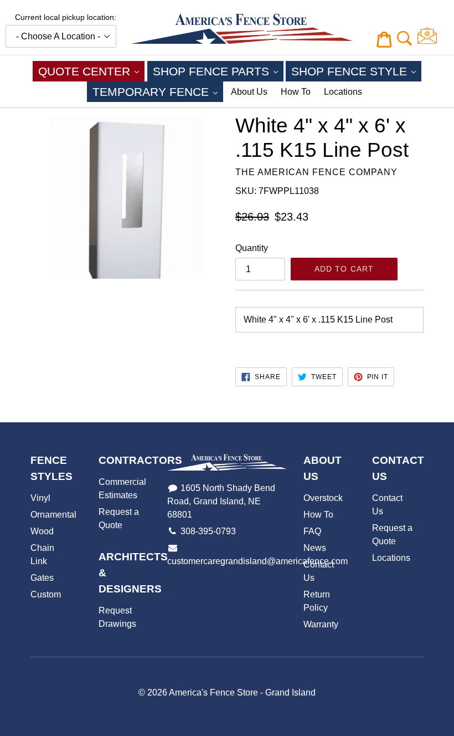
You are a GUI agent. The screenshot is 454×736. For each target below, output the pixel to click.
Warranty (320, 624)
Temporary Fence (157, 91)
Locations (343, 91)
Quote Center (91, 71)
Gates (42, 577)
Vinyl (40, 498)
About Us (249, 91)
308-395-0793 (208, 531)
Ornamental (53, 514)
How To (296, 91)
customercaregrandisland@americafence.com (257, 561)
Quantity (251, 248)
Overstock (323, 498)
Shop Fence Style (356, 71)
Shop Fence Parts (218, 71)
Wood (42, 531)
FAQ (312, 531)
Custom (45, 594)
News (314, 548)
